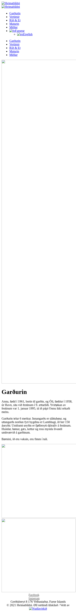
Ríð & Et (14, 20)
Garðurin (14, 13)
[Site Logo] (11, 5)
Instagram (34, 598)
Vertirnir (14, 16)
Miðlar (13, 27)
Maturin (14, 23)
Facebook (34, 594)
